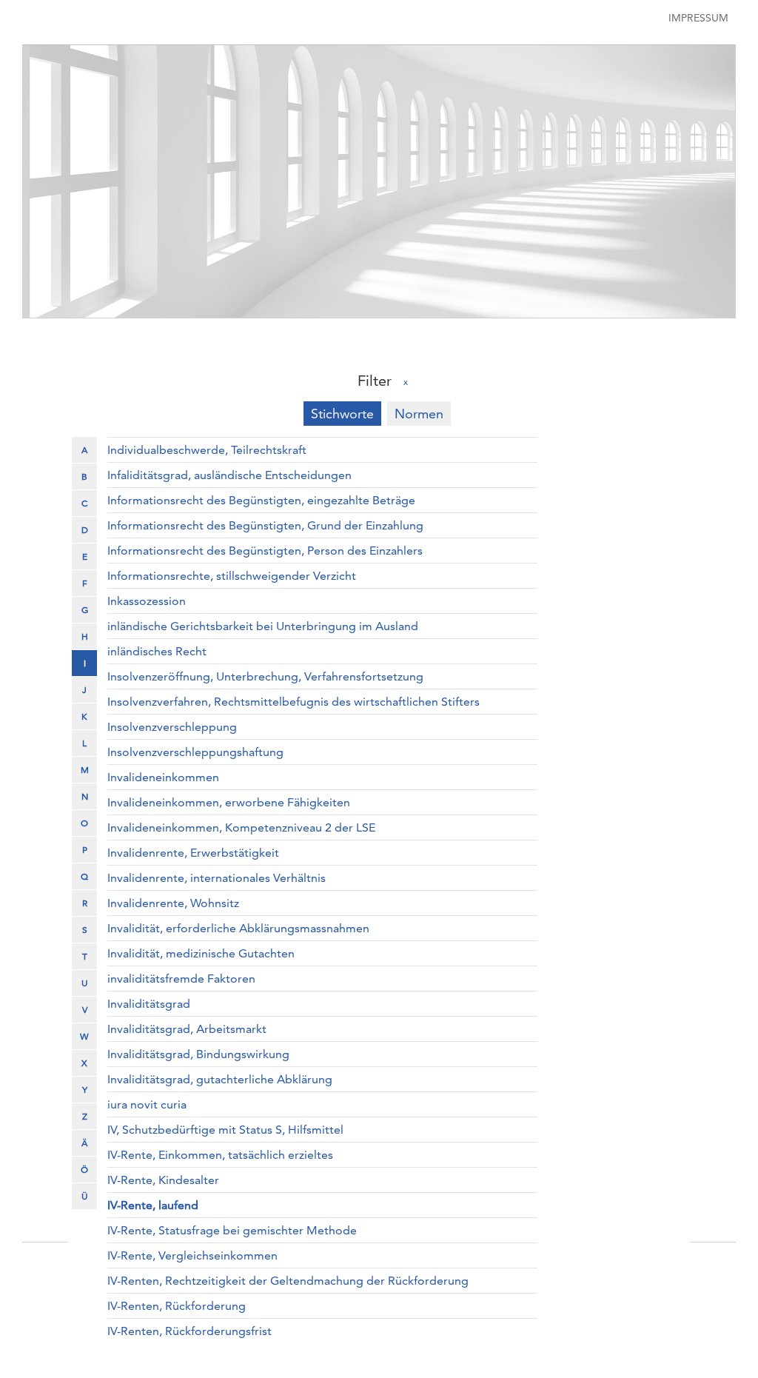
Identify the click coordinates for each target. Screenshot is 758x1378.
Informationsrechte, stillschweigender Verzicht (231, 576)
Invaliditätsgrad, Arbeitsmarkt (186, 1029)
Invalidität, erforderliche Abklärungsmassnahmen (238, 928)
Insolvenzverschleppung (172, 727)
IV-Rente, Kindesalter (163, 1180)
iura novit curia (147, 1104)
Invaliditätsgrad (148, 1004)
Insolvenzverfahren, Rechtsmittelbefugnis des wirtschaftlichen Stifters (293, 702)
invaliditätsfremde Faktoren (181, 978)
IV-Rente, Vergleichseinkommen (192, 1255)
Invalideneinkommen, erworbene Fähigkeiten (228, 802)
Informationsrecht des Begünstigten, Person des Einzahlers (265, 550)
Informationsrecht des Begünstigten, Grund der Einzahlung (265, 525)
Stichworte (342, 413)
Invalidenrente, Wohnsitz (173, 903)
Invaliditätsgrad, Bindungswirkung (198, 1054)
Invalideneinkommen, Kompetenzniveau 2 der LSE (241, 827)
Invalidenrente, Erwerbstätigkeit (193, 853)
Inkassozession (146, 601)
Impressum (698, 17)
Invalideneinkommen (163, 777)
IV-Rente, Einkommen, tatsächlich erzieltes (220, 1155)
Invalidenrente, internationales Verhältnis (216, 878)
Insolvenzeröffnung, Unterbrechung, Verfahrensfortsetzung (265, 676)
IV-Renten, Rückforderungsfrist (189, 1331)
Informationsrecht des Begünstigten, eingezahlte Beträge (261, 500)
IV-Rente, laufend (152, 1205)
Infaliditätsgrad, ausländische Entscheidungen (229, 475)
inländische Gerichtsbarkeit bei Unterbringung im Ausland (262, 626)
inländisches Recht (157, 651)
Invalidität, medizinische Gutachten (201, 953)
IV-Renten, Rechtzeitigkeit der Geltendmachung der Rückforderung (288, 1281)
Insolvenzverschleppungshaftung (195, 752)
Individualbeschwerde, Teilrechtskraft (206, 450)
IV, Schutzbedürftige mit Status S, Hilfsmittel (225, 1130)
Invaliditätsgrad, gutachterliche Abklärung (219, 1079)
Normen (419, 413)
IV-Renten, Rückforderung (176, 1306)
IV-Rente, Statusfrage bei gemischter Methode (232, 1230)
